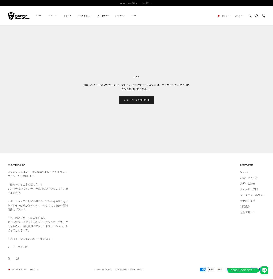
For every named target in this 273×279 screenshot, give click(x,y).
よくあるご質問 (249, 189)
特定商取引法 (247, 201)
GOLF (133, 16)
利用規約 (245, 206)
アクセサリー (103, 16)
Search (244, 172)
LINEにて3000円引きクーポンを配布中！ (136, 3)
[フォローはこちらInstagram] (17, 258)
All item (53, 16)
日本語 (237, 16)
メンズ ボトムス (84, 16)
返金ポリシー (247, 212)
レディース (120, 16)
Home (39, 16)
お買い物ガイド (249, 178)
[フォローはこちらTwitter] (9, 258)
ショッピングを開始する (137, 100)
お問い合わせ (247, 183)
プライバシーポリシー (252, 195)
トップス (67, 16)
